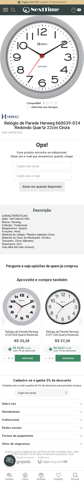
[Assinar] (66, 393)
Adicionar (27, 358)
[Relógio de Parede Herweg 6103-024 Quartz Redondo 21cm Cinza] (21, 323)
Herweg (11, 116)
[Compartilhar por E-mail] (55, 103)
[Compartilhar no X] (51, 103)
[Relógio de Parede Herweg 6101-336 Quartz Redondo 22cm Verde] (62, 323)
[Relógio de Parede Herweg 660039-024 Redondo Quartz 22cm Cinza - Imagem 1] (42, 57)
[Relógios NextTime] (41, 9)
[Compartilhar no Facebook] (43, 103)
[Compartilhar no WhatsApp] (47, 103)
